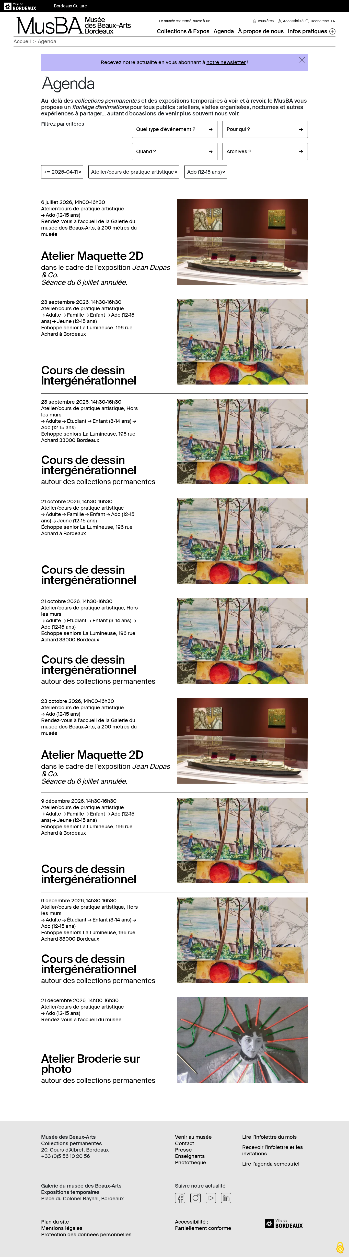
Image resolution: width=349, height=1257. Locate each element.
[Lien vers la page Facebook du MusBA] (180, 1198)
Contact (184, 1143)
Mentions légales (62, 1228)
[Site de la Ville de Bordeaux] (284, 1223)
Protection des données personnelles (86, 1234)
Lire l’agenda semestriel (270, 1163)
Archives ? (239, 151)
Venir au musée (193, 1137)
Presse (183, 1149)
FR (333, 21)
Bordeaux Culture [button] (70, 6)
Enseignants (190, 1156)
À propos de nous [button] (261, 31)
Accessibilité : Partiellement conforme (203, 1224)
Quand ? (146, 151)
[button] (332, 31)
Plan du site (55, 1221)
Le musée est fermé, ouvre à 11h (184, 21)
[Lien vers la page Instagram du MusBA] (195, 1198)
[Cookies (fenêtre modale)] (340, 1248)
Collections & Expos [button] (183, 31)
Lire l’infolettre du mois (269, 1137)
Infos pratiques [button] (307, 31)
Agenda (224, 31)
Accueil (22, 41)
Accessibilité (293, 21)
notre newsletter (226, 62)
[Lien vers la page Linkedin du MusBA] (226, 1198)
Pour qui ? (238, 129)
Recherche (320, 21)
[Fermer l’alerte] (302, 60)
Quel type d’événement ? (165, 129)
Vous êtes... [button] (267, 21)
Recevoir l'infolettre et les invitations (272, 1150)
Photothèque (190, 1162)
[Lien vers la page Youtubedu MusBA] (211, 1198)
